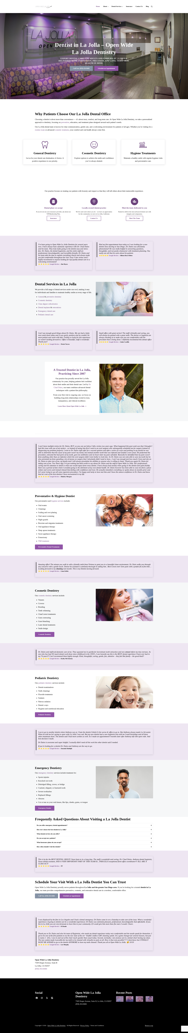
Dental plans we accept (53, 208)
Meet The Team (134, 218)
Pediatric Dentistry (44, 714)
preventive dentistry (53, 297)
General (41, 297)
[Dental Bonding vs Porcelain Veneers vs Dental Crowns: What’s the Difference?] (120, 999)
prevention (65, 122)
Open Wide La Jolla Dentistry (56, 1025)
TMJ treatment (43, 541)
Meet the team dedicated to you (134, 208)
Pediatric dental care (45, 315)
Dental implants (44, 307)
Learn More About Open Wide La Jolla (71, 406)
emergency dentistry (46, 773)
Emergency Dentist (44, 808)
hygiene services (57, 501)
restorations (56, 307)
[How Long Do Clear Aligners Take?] (139, 999)
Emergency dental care (46, 311)
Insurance (53, 218)
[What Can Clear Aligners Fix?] (129, 999)
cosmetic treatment (62, 130)
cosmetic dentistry (45, 596)
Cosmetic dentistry (45, 300)
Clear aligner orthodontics (48, 304)
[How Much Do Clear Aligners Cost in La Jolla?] (149, 999)
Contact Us (94, 218)
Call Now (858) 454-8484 (81, 68)
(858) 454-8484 (41, 969)
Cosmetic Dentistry (44, 634)
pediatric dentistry (45, 683)
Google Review (54, 264)
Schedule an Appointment (106, 68)
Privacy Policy (84, 1025)
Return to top (149, 1025)
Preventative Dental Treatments (48, 547)
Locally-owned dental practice (94, 208)
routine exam (40, 130)
